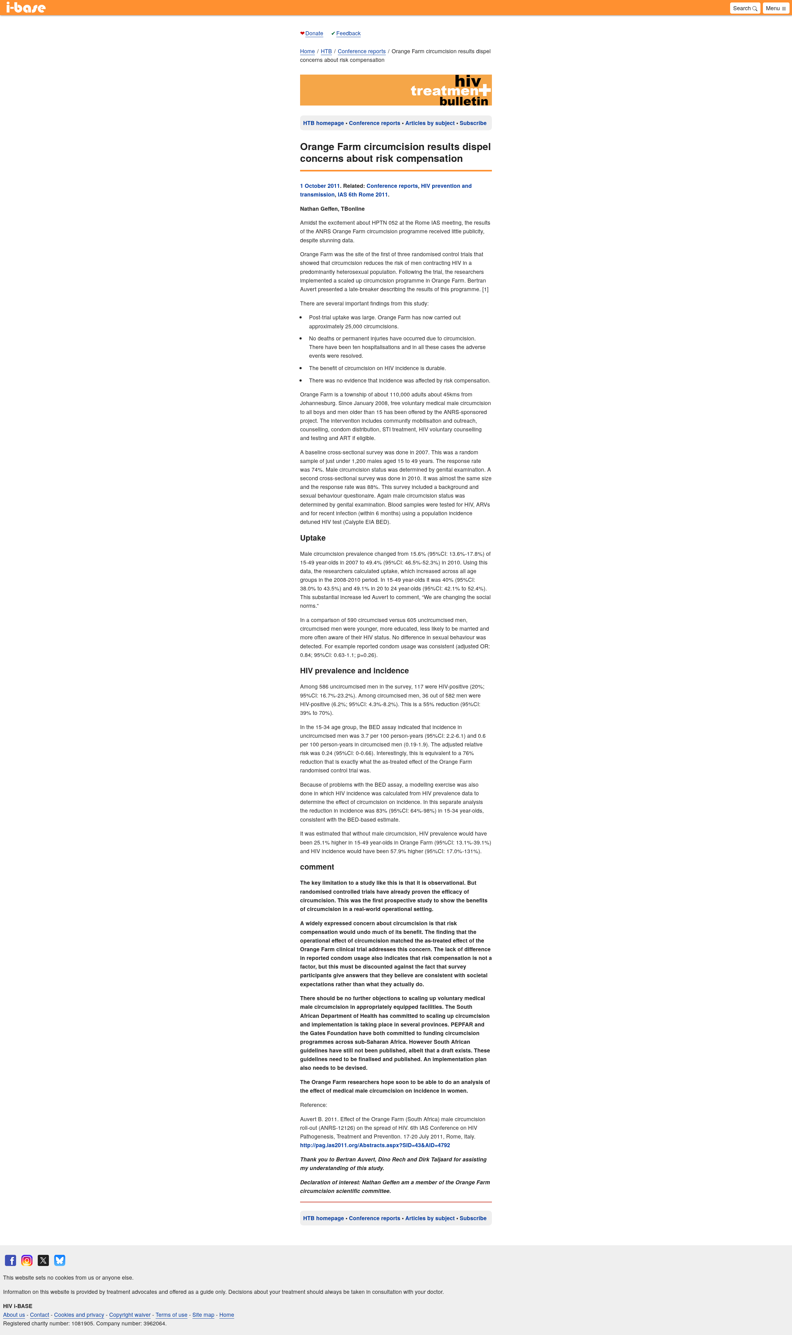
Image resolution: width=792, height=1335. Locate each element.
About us (14, 1314)
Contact (39, 1314)
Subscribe (473, 123)
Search (742, 8)
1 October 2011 (320, 185)
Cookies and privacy (79, 1314)
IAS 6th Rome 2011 (363, 194)
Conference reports (374, 123)
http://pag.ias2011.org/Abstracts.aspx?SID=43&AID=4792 (375, 1145)
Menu (773, 8)
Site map (203, 1314)
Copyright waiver (130, 1314)
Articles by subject (430, 123)
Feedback (348, 33)
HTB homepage (323, 123)
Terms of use (171, 1314)
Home (307, 51)
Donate (314, 33)
